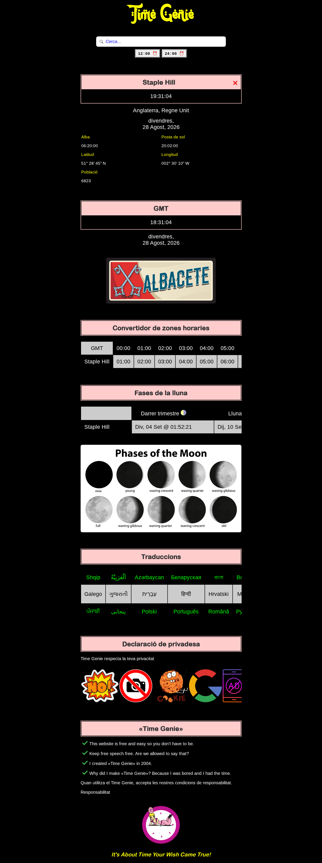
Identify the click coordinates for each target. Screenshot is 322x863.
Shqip (93, 577)
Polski (149, 611)
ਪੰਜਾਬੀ (93, 611)
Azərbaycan (149, 577)
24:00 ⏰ (174, 54)
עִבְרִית (149, 594)
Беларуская (186, 577)
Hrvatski (219, 594)
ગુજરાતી (118, 594)
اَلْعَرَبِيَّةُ (118, 577)
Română (218, 611)
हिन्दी (186, 594)
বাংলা (218, 577)
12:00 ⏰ (147, 54)
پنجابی (118, 611)
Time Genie (161, 14)
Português (186, 611)
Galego (93, 594)
